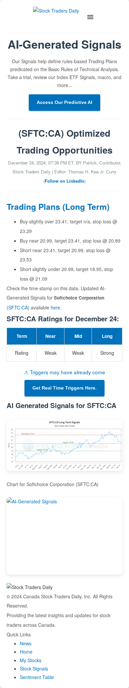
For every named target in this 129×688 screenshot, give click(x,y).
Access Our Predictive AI (64, 102)
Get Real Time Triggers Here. (64, 387)
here (55, 307)
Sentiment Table (37, 677)
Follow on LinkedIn (64, 181)
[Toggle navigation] (90, 17)
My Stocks (30, 660)
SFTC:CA (18, 307)
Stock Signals (34, 668)
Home (26, 651)
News (25, 643)
